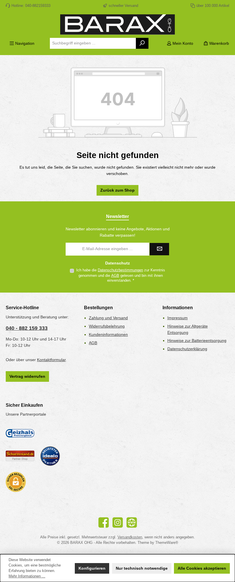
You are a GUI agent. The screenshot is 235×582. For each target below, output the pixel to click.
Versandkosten (129, 537)
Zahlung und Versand (108, 318)
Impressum (177, 318)
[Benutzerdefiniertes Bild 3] (50, 456)
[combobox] (93, 43)
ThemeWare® (166, 543)
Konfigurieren (92, 568)
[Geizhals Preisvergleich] (20, 433)
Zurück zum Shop (117, 190)
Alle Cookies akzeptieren (202, 568)
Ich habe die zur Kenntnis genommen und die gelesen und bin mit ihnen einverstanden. (120, 275)
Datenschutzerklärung (187, 349)
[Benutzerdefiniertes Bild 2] (20, 456)
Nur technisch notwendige (142, 568)
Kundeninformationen (108, 334)
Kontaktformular (51, 359)
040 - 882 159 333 (27, 328)
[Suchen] (142, 43)
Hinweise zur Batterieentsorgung (196, 340)
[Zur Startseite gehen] (117, 24)
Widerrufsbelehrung (107, 326)
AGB (115, 276)
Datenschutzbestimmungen (120, 270)
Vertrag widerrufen (27, 376)
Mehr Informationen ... (27, 576)
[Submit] (159, 249)
